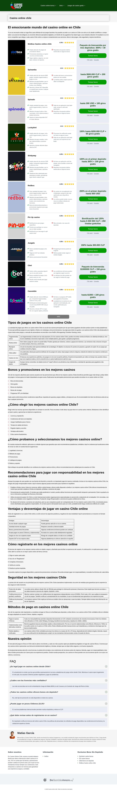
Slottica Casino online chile (87, 763)
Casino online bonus (48, 5)
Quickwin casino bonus (86, 756)
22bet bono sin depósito (86, 761)
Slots (61, 5)
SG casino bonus (84, 758)
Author (46, 756)
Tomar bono (93, 56)
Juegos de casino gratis (75, 5)
